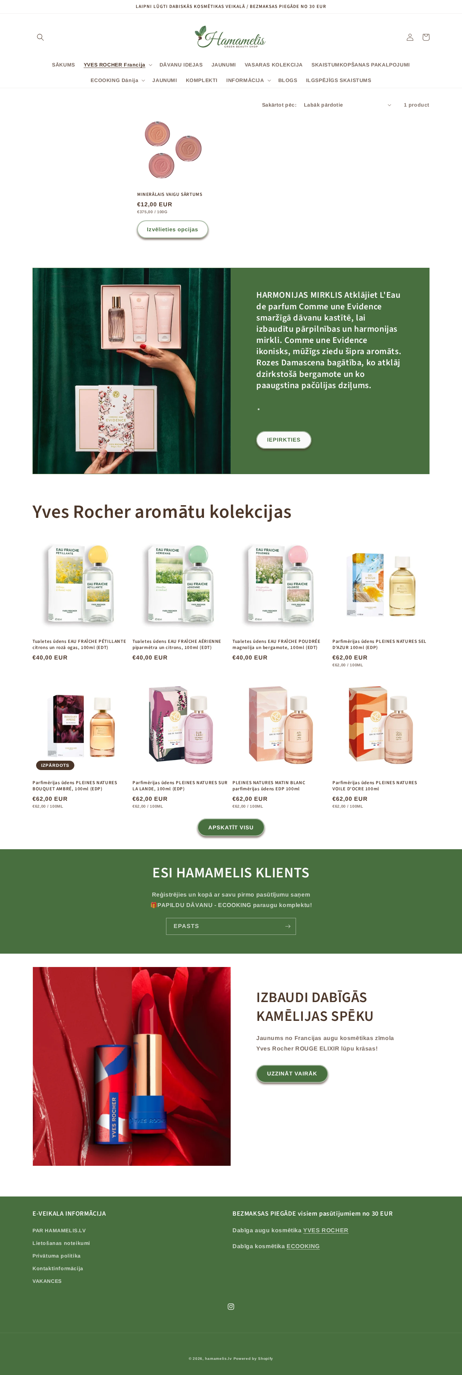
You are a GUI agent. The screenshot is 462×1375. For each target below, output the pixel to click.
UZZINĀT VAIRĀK (292, 1073)
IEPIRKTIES (284, 440)
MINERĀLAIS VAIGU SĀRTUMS (169, 195)
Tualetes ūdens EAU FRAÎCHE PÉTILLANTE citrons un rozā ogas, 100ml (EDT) (79, 645)
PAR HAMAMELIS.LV (59, 1230)
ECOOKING (303, 1246)
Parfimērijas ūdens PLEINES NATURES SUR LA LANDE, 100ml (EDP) (180, 786)
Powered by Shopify (254, 1359)
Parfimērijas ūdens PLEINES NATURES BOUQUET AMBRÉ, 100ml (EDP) (74, 786)
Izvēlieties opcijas (172, 229)
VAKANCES (47, 1281)
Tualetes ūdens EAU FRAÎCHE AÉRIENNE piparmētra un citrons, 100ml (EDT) (176, 645)
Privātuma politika (56, 1256)
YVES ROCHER (326, 1230)
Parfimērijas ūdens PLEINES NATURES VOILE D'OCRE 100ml (374, 786)
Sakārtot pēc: (279, 105)
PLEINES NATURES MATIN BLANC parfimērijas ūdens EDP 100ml (268, 786)
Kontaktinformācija (57, 1268)
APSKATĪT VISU (231, 827)
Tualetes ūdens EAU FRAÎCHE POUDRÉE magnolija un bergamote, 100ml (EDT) (276, 645)
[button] (40, 37)
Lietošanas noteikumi (61, 1243)
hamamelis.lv (218, 1359)
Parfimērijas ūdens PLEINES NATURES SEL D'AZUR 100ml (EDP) (379, 645)
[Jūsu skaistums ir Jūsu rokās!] (288, 926)
